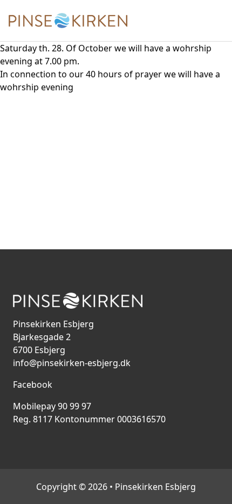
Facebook (32, 384)
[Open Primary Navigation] (216, 20)
